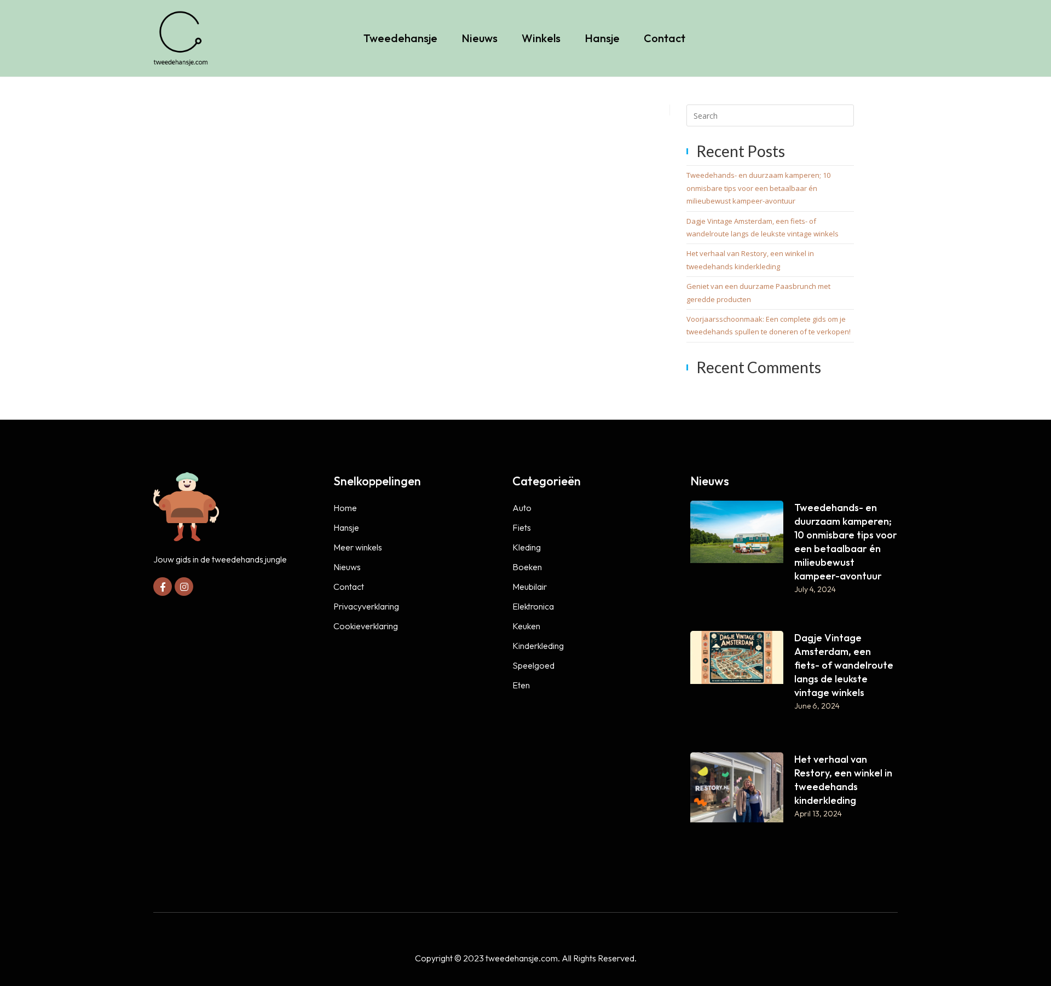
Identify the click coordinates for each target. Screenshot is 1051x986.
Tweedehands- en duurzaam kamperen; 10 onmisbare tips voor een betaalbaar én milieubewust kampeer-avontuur (758, 188)
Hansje (602, 38)
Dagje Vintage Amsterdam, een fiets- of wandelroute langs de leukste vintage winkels (843, 665)
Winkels (541, 38)
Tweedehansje (400, 38)
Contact (664, 38)
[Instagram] (184, 586)
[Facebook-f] (162, 586)
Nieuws (479, 38)
